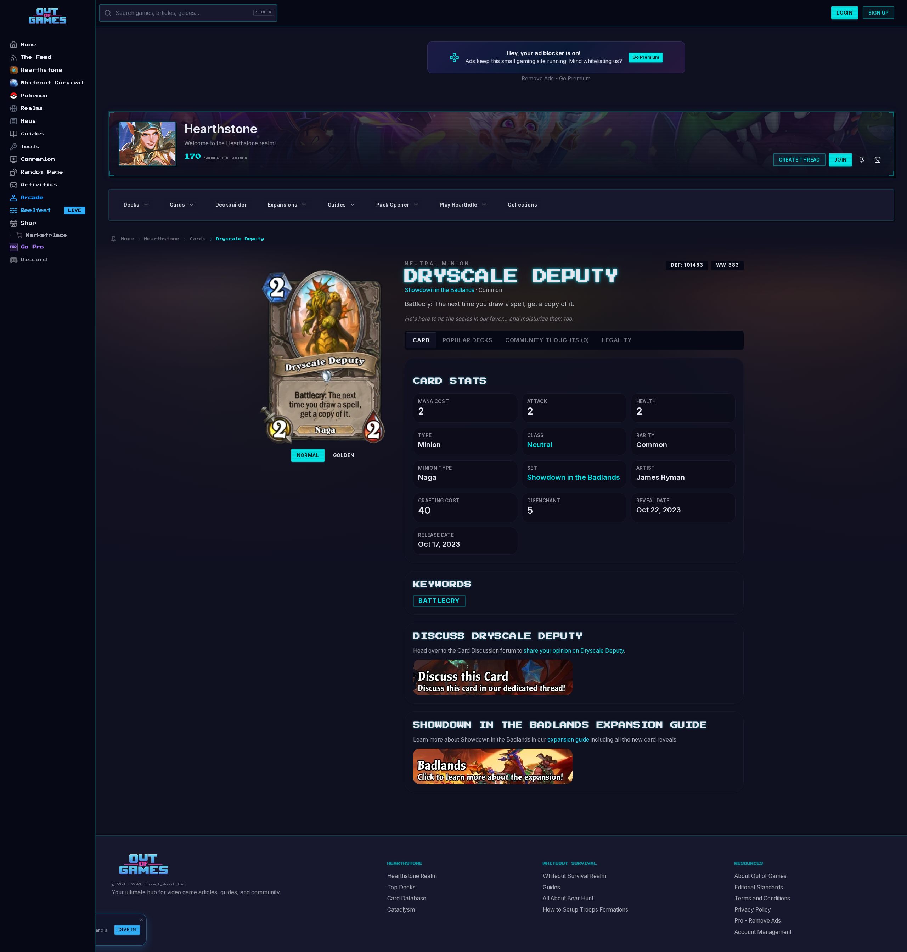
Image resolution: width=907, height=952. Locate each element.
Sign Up (878, 13)
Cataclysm (401, 909)
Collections (522, 205)
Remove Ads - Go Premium (556, 78)
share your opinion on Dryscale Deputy (574, 650)
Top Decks (401, 887)
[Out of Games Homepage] (143, 864)
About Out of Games (760, 876)
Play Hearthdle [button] (459, 205)
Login (844, 13)
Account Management (762, 932)
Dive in (127, 929)
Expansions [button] (283, 205)
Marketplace (46, 235)
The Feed (36, 57)
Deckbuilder (231, 205)
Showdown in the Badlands (439, 290)
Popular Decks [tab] (467, 340)
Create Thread (799, 160)
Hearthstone (42, 70)
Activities (39, 185)
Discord (34, 259)
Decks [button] (132, 205)
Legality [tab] (617, 340)
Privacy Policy (752, 909)
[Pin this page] (113, 239)
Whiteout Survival (52, 83)
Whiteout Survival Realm (574, 876)
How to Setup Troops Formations (585, 909)
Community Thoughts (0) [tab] (547, 340)
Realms (32, 108)
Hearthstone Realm (412, 876)
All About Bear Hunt (568, 898)
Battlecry (439, 600)
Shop (28, 223)
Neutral (539, 444)
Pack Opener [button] (392, 205)
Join (840, 160)
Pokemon (34, 95)
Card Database (406, 898)
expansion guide (568, 739)
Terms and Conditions (762, 898)
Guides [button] (337, 205)
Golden (343, 455)
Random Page (42, 172)
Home (28, 44)
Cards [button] (177, 205)
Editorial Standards (758, 887)
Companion (38, 159)
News (28, 121)
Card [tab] (421, 340)
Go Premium (645, 57)
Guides (551, 887)
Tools (30, 146)
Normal (308, 455)
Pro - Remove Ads (757, 920)
